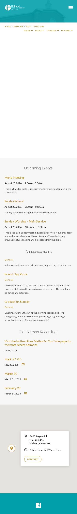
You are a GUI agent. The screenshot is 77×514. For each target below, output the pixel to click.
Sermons (18, 26)
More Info (32, 459)
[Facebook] (38, 505)
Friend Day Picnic (16, 274)
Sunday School (14, 201)
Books (38, 30)
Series (27, 30)
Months (65, 30)
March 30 (11, 373)
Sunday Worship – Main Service (25, 221)
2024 (28, 26)
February (39, 26)
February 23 (13, 388)
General (9, 259)
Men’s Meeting (14, 177)
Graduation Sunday (17, 301)
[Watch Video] (23, 364)
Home (8, 26)
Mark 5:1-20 (13, 359)
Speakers (52, 30)
